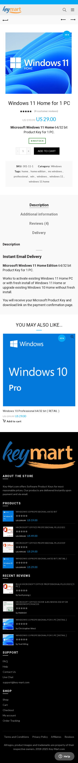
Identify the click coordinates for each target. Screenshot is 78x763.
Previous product (63, 19)
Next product (72, 19)
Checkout (8, 710)
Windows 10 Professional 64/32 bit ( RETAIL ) (31, 411)
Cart (5, 704)
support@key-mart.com (16, 682)
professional (21, 176)
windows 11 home (39, 181)
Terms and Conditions (16, 736)
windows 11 (56, 176)
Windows (56, 166)
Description (39, 205)
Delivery (39, 233)
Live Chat (8, 677)
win (32, 176)
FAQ (5, 661)
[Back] (5, 19)
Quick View (72, 337)
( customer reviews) (46, 111)
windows (42, 176)
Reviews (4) (39, 223)
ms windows (55, 171)
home (25, 171)
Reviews (69, 736)
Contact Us (9, 671)
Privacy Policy (40, 736)
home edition (38, 171)
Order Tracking (11, 720)
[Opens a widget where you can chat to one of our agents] (64, 756)
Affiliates (56, 736)
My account (9, 715)
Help (5, 666)
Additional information (39, 214)
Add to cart (47, 150)
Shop (6, 699)
